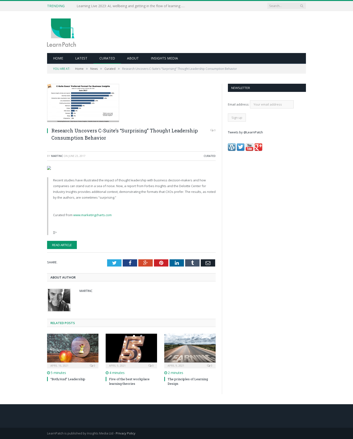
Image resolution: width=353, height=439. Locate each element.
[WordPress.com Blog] (232, 150)
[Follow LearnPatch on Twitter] (240, 150)
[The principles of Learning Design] (190, 350)
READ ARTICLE (62, 245)
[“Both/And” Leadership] (72, 350)
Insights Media (164, 58)
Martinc (57, 156)
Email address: (239, 104)
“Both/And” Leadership (67, 379)
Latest (81, 58)
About (133, 58)
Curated (107, 58)
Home (58, 58)
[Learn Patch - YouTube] (249, 150)
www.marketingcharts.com (92, 215)
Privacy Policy (125, 433)
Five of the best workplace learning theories (129, 381)
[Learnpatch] (61, 32)
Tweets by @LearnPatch (245, 132)
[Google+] (258, 150)
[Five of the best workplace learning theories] (131, 350)
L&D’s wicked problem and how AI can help (110, 6)
